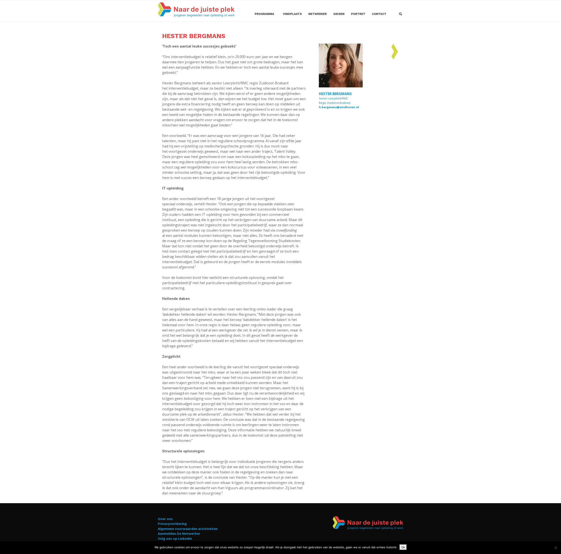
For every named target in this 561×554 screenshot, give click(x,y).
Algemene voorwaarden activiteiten (188, 528)
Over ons (165, 519)
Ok (403, 547)
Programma (264, 14)
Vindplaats (292, 14)
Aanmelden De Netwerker (179, 533)
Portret (358, 14)
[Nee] (555, 547)
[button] (400, 14)
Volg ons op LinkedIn (175, 538)
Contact (379, 14)
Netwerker (317, 14)
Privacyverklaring (172, 523)
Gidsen (338, 14)
